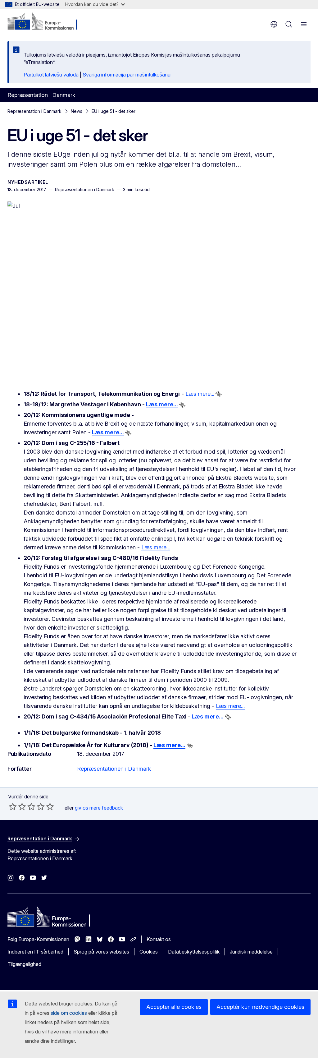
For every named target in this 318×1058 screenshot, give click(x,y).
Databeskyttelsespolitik (194, 952)
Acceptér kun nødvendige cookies (260, 1007)
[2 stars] (17, 806)
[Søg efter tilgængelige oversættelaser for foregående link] (219, 394)
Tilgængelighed (24, 964)
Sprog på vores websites (101, 952)
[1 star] (12, 806)
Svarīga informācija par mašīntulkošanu (126, 75)
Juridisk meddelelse (251, 952)
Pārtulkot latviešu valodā (51, 75)
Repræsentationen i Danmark (114, 768)
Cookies (148, 952)
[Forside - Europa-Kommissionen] (45, 21)
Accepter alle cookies (174, 1007)
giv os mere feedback (99, 808)
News (76, 111)
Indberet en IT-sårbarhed (35, 952)
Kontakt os (159, 939)
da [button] (274, 24)
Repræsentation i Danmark (34, 111)
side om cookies (69, 1013)
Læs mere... (199, 393)
